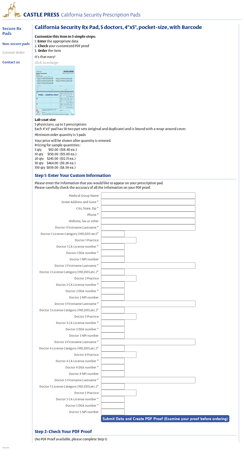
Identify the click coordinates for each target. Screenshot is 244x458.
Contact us (11, 62)
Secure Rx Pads (11, 31)
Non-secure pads (16, 43)
